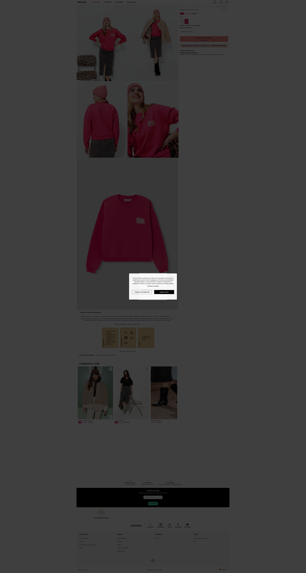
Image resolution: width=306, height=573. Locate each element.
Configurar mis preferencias (142, 292)
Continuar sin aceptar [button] (153, 286)
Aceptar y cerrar (164, 292)
